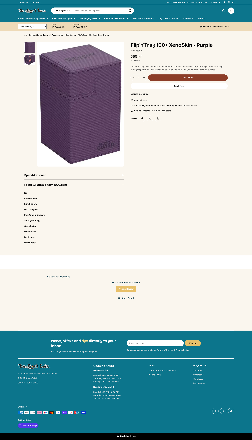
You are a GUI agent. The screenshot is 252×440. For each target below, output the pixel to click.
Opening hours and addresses (214, 26)
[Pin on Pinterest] (158, 118)
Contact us (23, 2)
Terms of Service (165, 350)
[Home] (25, 35)
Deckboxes (70, 35)
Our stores (36, 2)
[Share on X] (150, 118)
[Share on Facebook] (142, 118)
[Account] (223, 10)
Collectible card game (39, 35)
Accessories (57, 35)
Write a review (126, 289)
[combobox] (92, 10)
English (214, 2)
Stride (28, 420)
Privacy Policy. (182, 350)
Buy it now (179, 86)
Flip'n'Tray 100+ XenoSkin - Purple (93, 35)
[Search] (130, 10)
